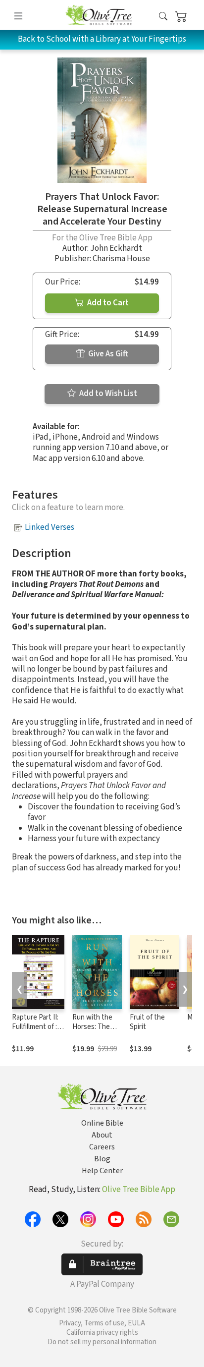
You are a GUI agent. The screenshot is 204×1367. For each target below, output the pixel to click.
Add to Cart (107, 303)
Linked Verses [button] (49, 527)
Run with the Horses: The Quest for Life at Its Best (93, 1031)
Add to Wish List (107, 393)
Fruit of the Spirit (147, 1022)
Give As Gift (107, 354)
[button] (163, 16)
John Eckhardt (116, 248)
